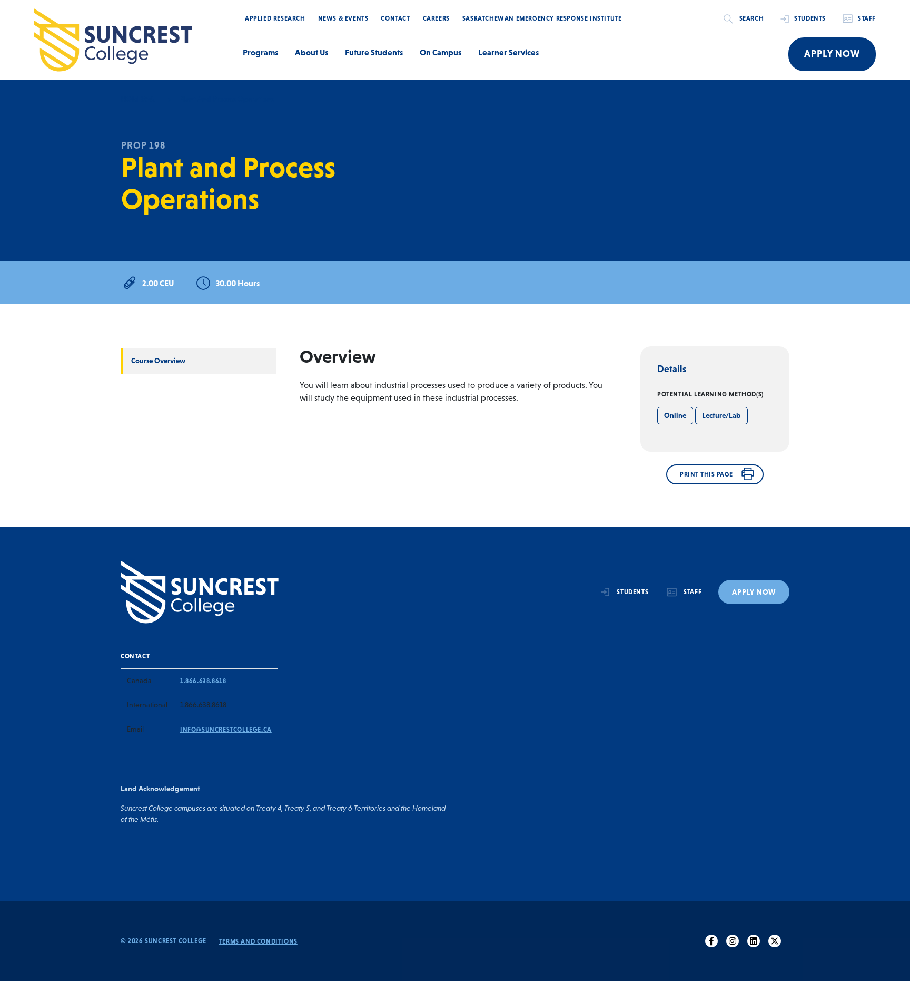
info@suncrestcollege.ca (226, 729)
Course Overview (158, 360)
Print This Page (706, 474)
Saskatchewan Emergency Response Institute (542, 18)
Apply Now (832, 53)
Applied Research (275, 18)
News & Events (343, 18)
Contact (395, 18)
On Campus (440, 52)
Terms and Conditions (258, 941)
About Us (311, 52)
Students (810, 18)
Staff (867, 18)
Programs (260, 52)
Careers (436, 18)
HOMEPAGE (140, 99)
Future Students (374, 52)
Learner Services (508, 52)
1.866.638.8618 (203, 681)
